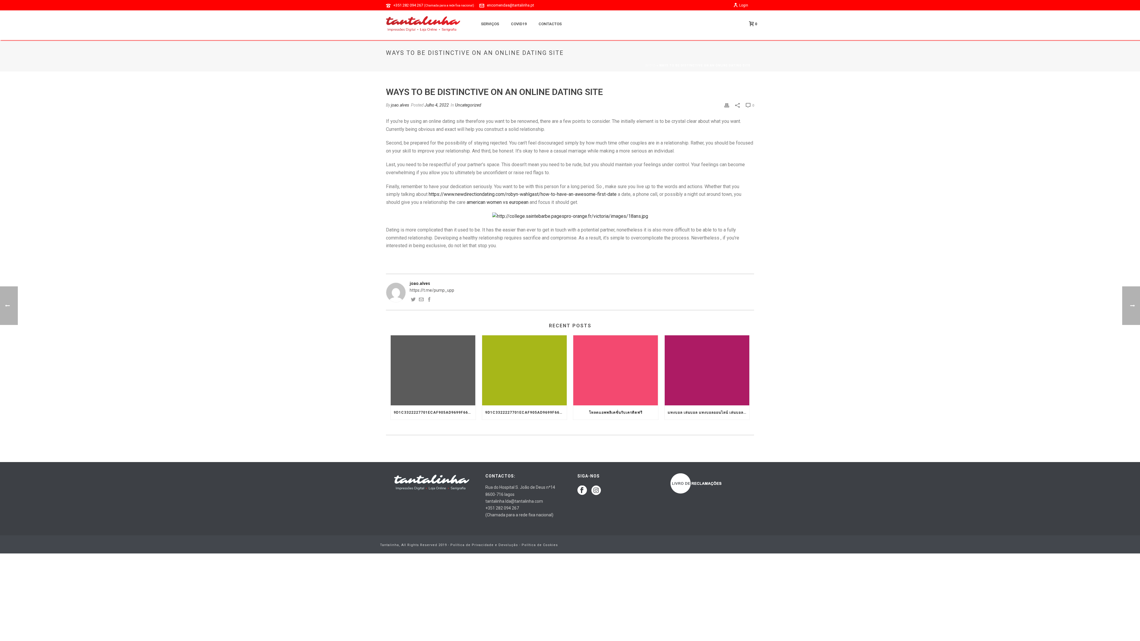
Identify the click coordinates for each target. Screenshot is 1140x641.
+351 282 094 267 (433, 5)
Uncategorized (468, 105)
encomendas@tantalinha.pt (510, 5)
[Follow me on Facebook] (429, 300)
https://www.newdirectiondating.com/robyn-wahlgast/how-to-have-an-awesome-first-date (523, 194)
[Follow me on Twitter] (413, 300)
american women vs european (497, 202)
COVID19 (519, 24)
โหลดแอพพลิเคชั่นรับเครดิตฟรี (615, 412)
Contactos (550, 24)
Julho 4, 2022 (437, 105)
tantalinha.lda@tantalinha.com (514, 501)
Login (743, 5)
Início (650, 65)
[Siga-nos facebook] (582, 490)
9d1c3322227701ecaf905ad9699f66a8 (433, 412)
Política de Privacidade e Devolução (484, 545)
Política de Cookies (540, 545)
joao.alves (400, 105)
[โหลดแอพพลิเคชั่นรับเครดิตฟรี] (615, 370)
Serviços (490, 24)
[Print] (726, 105)
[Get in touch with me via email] (421, 300)
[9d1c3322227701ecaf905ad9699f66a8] (433, 370)
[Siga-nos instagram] (596, 490)
